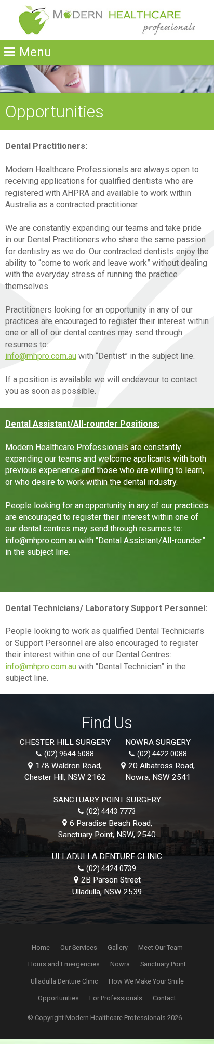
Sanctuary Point (163, 964)
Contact (164, 998)
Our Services (78, 947)
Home (41, 947)
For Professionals (115, 998)
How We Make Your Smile (146, 981)
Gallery (118, 947)
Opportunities (58, 998)
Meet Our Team (160, 947)
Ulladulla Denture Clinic (64, 981)
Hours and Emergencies (64, 964)
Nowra (120, 964)
